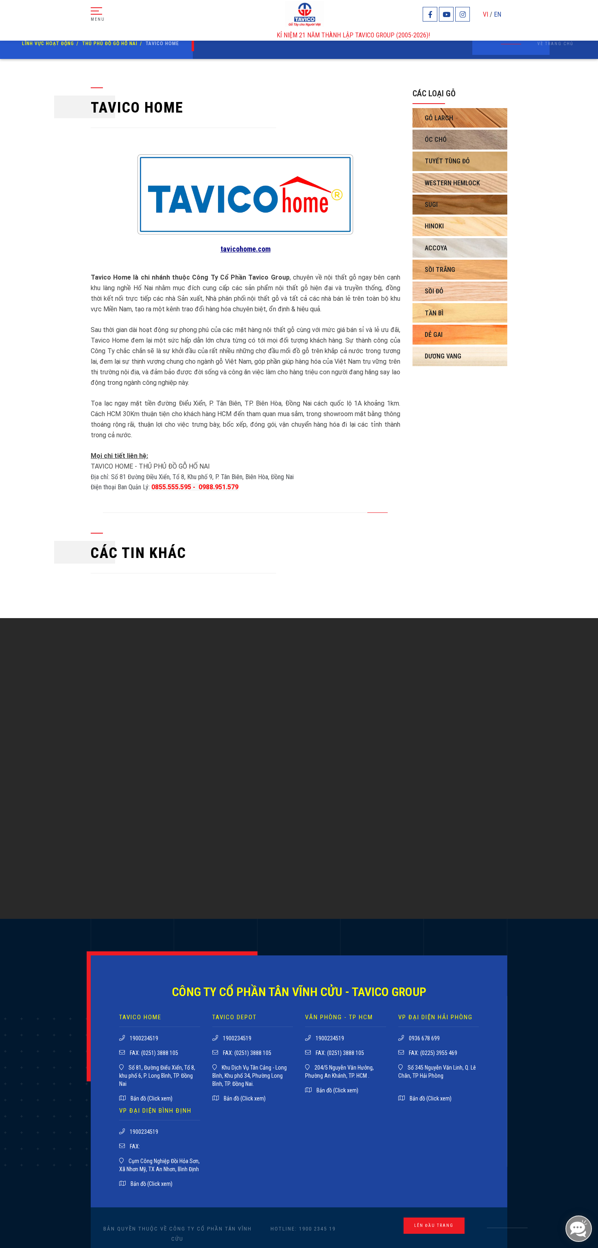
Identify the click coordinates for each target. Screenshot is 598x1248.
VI (485, 14)
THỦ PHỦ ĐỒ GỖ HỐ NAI (109, 43)
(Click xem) (159, 1098)
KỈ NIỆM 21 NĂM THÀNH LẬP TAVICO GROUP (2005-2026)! (323, 35)
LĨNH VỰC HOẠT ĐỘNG (48, 43)
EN (497, 14)
